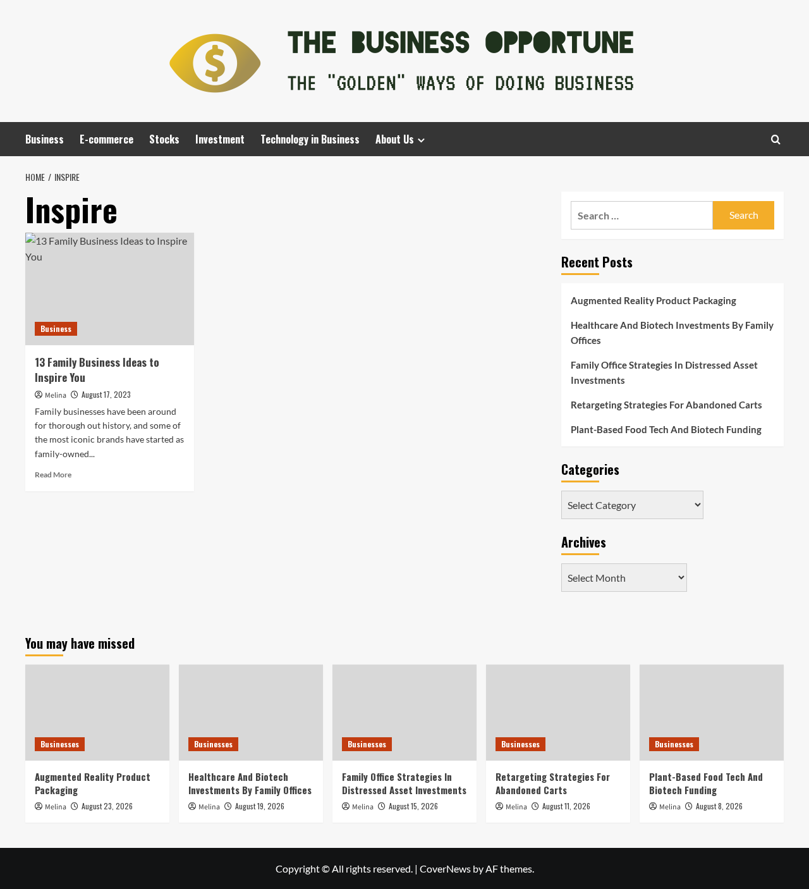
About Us (394, 139)
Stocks (164, 139)
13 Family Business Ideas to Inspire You (97, 369)
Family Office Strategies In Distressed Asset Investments (664, 372)
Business (44, 139)
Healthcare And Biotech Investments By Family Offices (672, 332)
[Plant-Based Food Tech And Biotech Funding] (712, 713)
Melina (55, 395)
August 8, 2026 (719, 805)
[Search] (776, 139)
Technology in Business (310, 139)
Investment (220, 139)
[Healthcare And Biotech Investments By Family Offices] (251, 713)
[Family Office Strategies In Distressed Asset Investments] (404, 713)
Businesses (59, 744)
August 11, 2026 (566, 805)
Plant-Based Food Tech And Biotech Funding (666, 429)
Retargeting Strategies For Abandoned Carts (666, 404)
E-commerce (106, 139)
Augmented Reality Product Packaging (653, 300)
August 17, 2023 (106, 394)
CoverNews (445, 868)
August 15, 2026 (413, 805)
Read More (53, 474)
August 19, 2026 (259, 805)
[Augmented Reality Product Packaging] (97, 713)
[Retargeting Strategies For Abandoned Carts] (558, 713)
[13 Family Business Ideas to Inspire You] (109, 289)
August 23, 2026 (107, 805)
